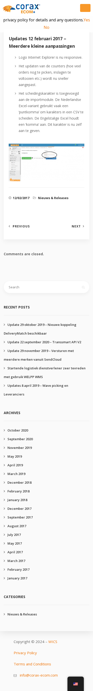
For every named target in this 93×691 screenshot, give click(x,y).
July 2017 (14, 534)
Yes (87, 20)
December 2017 (19, 508)
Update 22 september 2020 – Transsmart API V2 (44, 342)
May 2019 (14, 456)
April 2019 (15, 465)
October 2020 (17, 430)
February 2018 (18, 491)
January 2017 (17, 578)
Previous (21, 226)
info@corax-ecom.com (39, 675)
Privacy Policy (25, 652)
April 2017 (15, 552)
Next (76, 226)
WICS (52, 641)
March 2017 (16, 561)
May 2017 (14, 543)
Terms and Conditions (32, 663)
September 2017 (20, 517)
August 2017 (16, 526)
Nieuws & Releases (53, 198)
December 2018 (19, 482)
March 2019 (16, 474)
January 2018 (17, 500)
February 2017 (18, 569)
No (46, 27)
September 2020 (20, 439)
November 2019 (19, 447)
